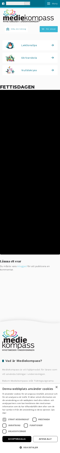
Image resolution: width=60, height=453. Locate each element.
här (27, 206)
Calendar (16, 248)
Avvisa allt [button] (45, 439)
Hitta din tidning (18, 29)
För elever (51, 29)
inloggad (22, 266)
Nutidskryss (29, 70)
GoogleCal (34, 248)
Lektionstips (29, 45)
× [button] (56, 387)
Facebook (3, 3)
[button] (30, 447)
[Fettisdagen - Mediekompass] (28, 16)
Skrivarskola (29, 57)
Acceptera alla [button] (16, 439)
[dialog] (30, 418)
